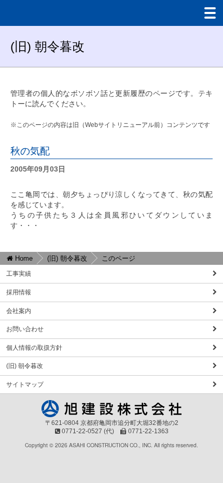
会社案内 (18, 311)
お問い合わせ (25, 329)
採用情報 (18, 292)
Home (23, 258)
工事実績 (18, 274)
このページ (118, 258)
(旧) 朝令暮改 (67, 258)
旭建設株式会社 (41, 13)
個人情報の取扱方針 (34, 348)
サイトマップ (25, 384)
